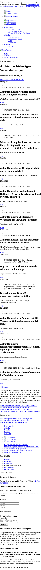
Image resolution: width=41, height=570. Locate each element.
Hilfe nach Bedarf (14, 29)
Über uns (7, 44)
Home (6, 54)
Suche (8, 11)
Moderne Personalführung (13, 452)
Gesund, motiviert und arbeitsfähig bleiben (18, 450)
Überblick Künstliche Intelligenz (19, 33)
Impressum (7, 461)
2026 (22, 80)
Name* (2, 503)
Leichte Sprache (11, 14)
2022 (8, 80)
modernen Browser (32, 5)
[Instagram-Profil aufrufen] (10, 20)
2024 (15, 80)
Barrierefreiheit (9, 469)
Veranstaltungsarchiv (15, 39)
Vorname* (3, 499)
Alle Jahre (3, 80)
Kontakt (7, 430)
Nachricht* (3, 518)
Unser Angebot (9, 27)
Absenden (4, 524)
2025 (18, 80)
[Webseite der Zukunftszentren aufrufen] (6, 50)
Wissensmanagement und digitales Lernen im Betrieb (21, 447)
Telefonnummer (5, 512)
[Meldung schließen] (1, 1)
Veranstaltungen (13, 37)
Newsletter (12, 43)
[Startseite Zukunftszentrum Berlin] (20, 7)
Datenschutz (8, 463)
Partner (10, 46)
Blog (10, 41)
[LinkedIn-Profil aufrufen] (10, 24)
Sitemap (7, 460)
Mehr (2, 103)
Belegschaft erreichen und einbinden (16, 445)
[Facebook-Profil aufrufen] (10, 22)
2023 (11, 80)
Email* (2, 508)
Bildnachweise (9, 467)
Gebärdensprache (12, 16)
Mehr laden (4, 387)
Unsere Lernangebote (15, 31)
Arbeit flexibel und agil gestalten (15, 448)
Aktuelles (7, 35)
